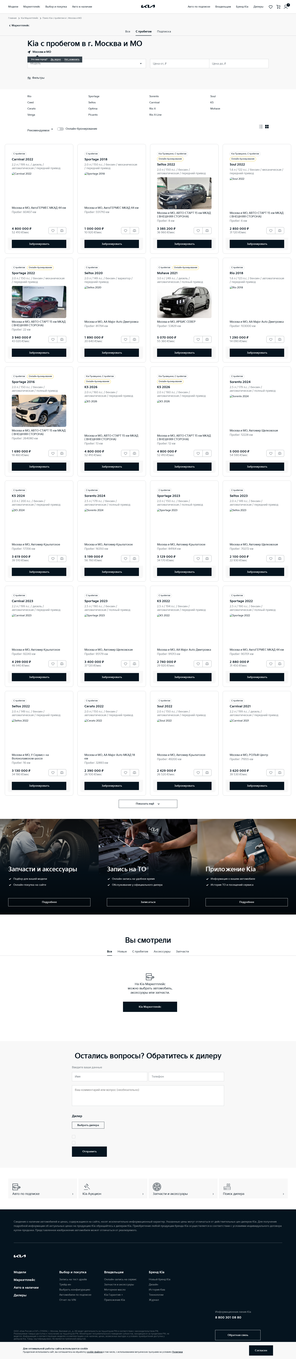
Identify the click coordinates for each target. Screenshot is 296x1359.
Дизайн (153, 1284)
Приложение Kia (114, 1300)
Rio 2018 (236, 273)
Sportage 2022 (23, 273)
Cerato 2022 (94, 706)
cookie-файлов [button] (95, 1352)
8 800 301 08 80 (228, 1317)
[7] (286, 7)
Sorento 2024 (240, 382)
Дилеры (20, 1295)
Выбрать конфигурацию (74, 1289)
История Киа (157, 1289)
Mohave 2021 (167, 273)
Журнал (154, 1300)
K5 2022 (163, 601)
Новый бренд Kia (159, 1279)
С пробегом (144, 31)
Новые (122, 951)
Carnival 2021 (240, 706)
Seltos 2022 (166, 164)
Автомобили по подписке (75, 1294)
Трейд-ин (65, 1284)
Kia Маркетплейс (29, 18)
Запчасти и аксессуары (119, 1284)
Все (127, 31)
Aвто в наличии (26, 1287)
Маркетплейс (24, 1280)
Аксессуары (162, 951)
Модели (20, 1272)
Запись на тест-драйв (73, 1279)
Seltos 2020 (93, 273)
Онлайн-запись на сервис (120, 1279)
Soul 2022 (237, 164)
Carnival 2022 (22, 159)
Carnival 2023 (22, 601)
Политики (177, 1352)
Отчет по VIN (67, 1300)
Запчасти (182, 951)
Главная (12, 18)
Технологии (156, 1294)
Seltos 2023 (239, 496)
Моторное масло (115, 1289)
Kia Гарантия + (113, 1294)
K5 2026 (90, 387)
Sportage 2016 (23, 382)
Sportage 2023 (168, 496)
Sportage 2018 (95, 159)
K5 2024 (18, 496)
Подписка (164, 31)
